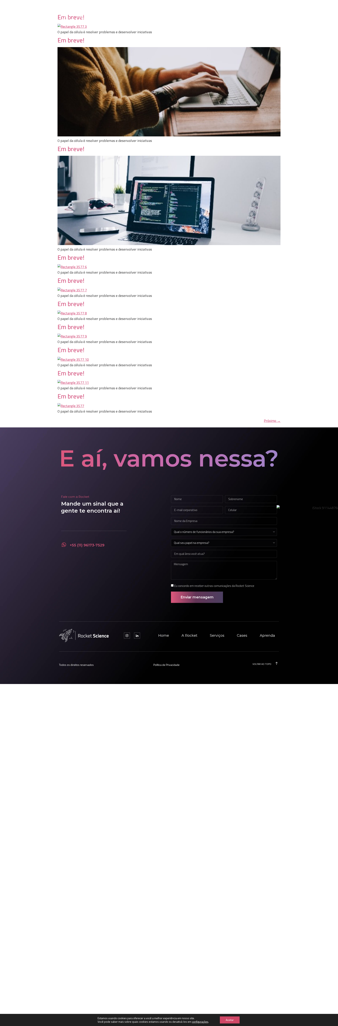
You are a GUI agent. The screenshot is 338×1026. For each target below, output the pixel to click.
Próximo (272, 420)
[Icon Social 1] (137, 635)
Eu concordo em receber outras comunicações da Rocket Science (214, 586)
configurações (200, 1021)
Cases (247, 16)
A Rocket (201, 16)
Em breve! (71, 40)
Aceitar (230, 1020)
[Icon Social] (127, 635)
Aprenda (269, 16)
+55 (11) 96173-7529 (87, 545)
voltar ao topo (262, 664)
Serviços (225, 16)
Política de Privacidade (166, 665)
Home (178, 16)
